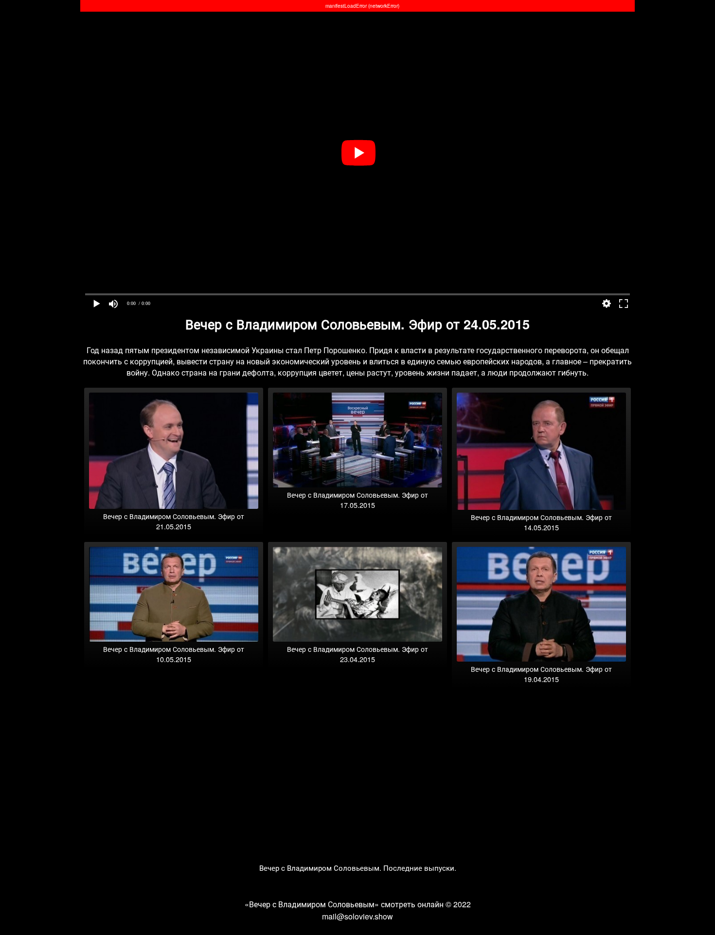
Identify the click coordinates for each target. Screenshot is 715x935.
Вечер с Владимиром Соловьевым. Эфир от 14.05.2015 (541, 522)
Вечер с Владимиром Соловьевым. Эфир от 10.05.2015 (173, 654)
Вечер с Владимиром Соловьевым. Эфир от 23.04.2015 (357, 654)
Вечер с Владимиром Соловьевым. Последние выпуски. (357, 868)
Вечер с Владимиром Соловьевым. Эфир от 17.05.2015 (357, 499)
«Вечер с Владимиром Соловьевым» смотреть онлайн (344, 904)
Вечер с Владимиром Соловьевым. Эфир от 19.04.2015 (541, 674)
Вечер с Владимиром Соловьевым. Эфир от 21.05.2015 (173, 521)
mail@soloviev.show (357, 916)
